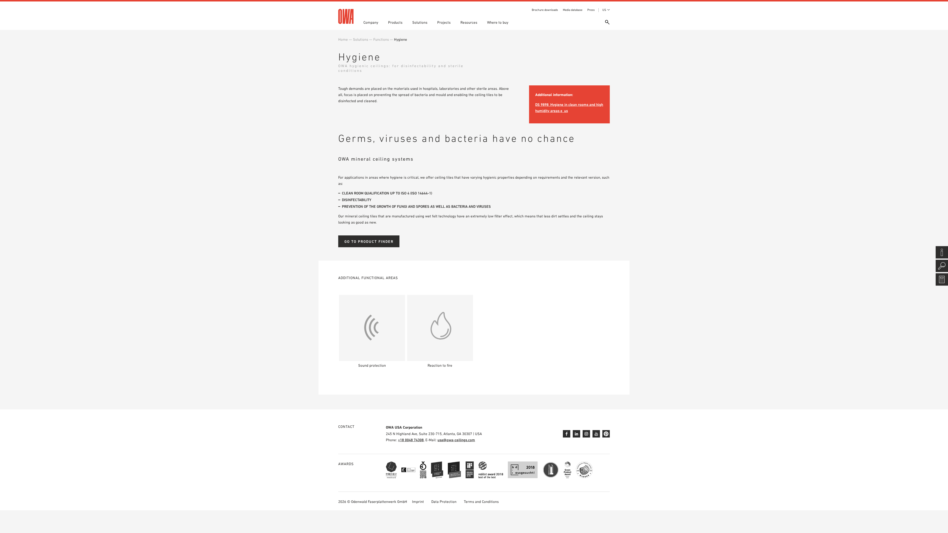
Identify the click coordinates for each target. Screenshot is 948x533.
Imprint (418, 501)
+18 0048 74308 (411, 440)
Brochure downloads (545, 10)
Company (370, 22)
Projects (444, 22)
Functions (381, 39)
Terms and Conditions (481, 501)
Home (343, 39)
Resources (468, 22)
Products (395, 22)
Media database (572, 10)
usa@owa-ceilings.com (456, 440)
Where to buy (497, 22)
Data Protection (443, 501)
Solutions (419, 22)
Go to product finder (369, 241)
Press (591, 10)
